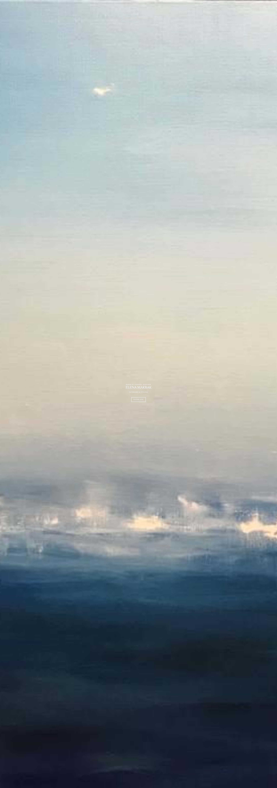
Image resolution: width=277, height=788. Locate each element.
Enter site (138, 399)
